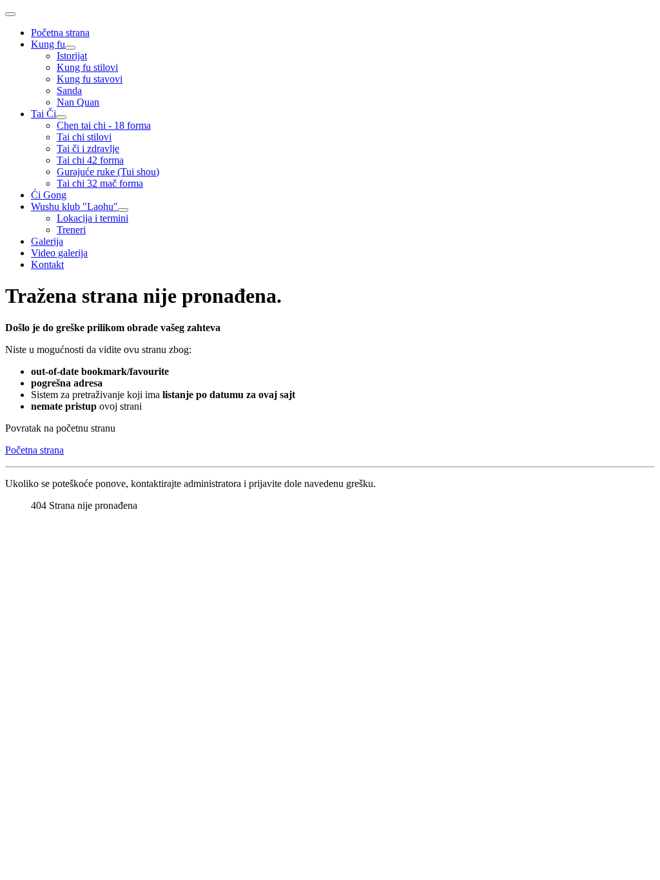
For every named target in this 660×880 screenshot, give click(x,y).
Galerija (47, 241)
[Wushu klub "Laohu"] (123, 210)
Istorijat (72, 55)
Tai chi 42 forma (90, 160)
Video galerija (59, 252)
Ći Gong (48, 194)
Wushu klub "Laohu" (74, 206)
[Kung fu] (70, 48)
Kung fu (48, 44)
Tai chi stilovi (84, 136)
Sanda (69, 90)
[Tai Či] (61, 117)
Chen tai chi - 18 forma (104, 125)
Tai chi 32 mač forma (100, 183)
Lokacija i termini (92, 218)
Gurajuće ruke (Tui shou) (108, 171)
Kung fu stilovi (87, 67)
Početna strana (60, 32)
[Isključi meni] (10, 14)
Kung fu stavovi (89, 78)
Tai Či (43, 113)
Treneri (71, 229)
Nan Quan (78, 102)
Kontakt (47, 264)
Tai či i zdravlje (88, 148)
